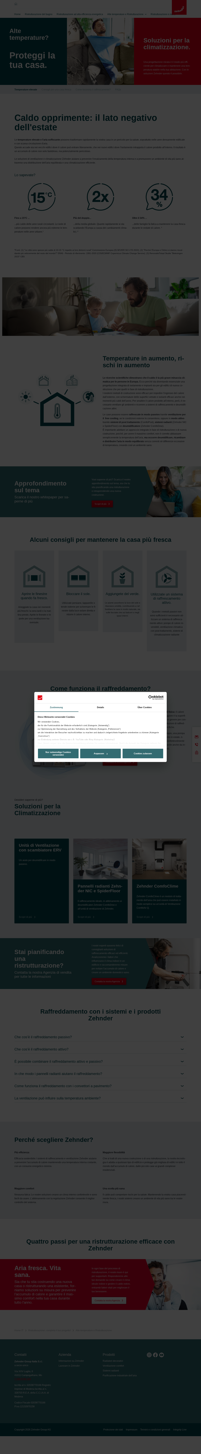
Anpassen (99, 753)
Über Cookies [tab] (145, 707)
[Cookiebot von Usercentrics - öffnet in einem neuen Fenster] (150, 697)
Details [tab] (100, 707)
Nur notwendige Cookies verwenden (58, 753)
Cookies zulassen (143, 753)
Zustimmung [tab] (56, 707)
